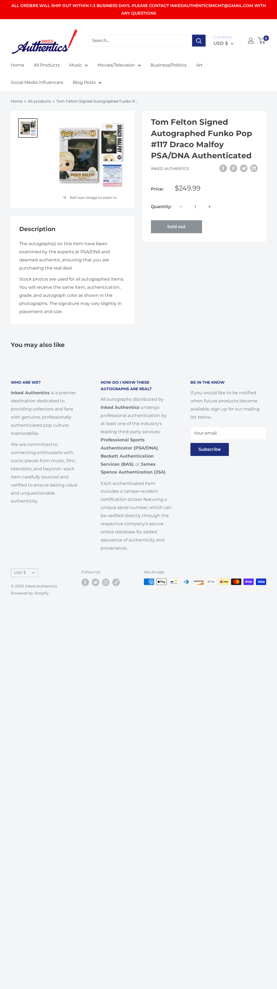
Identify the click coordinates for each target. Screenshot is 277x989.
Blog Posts (84, 82)
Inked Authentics (170, 168)
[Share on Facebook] (223, 168)
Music (75, 65)
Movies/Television (116, 65)
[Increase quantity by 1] (209, 206)
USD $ (20, 572)
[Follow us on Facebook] (85, 582)
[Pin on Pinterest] (233, 168)
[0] (261, 40)
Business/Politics (168, 65)
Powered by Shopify (30, 593)
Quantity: (161, 206)
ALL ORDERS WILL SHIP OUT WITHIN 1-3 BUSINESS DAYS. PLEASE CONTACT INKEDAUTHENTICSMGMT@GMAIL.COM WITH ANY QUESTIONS (138, 9)
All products (39, 101)
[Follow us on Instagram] (106, 582)
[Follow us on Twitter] (95, 582)
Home (17, 65)
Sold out (176, 226)
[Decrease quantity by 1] (180, 206)
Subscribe (210, 449)
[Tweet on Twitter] (244, 168)
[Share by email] (254, 168)
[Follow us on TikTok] (116, 582)
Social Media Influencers (37, 82)
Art (199, 65)
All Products (47, 65)
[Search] (199, 41)
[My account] (250, 41)
